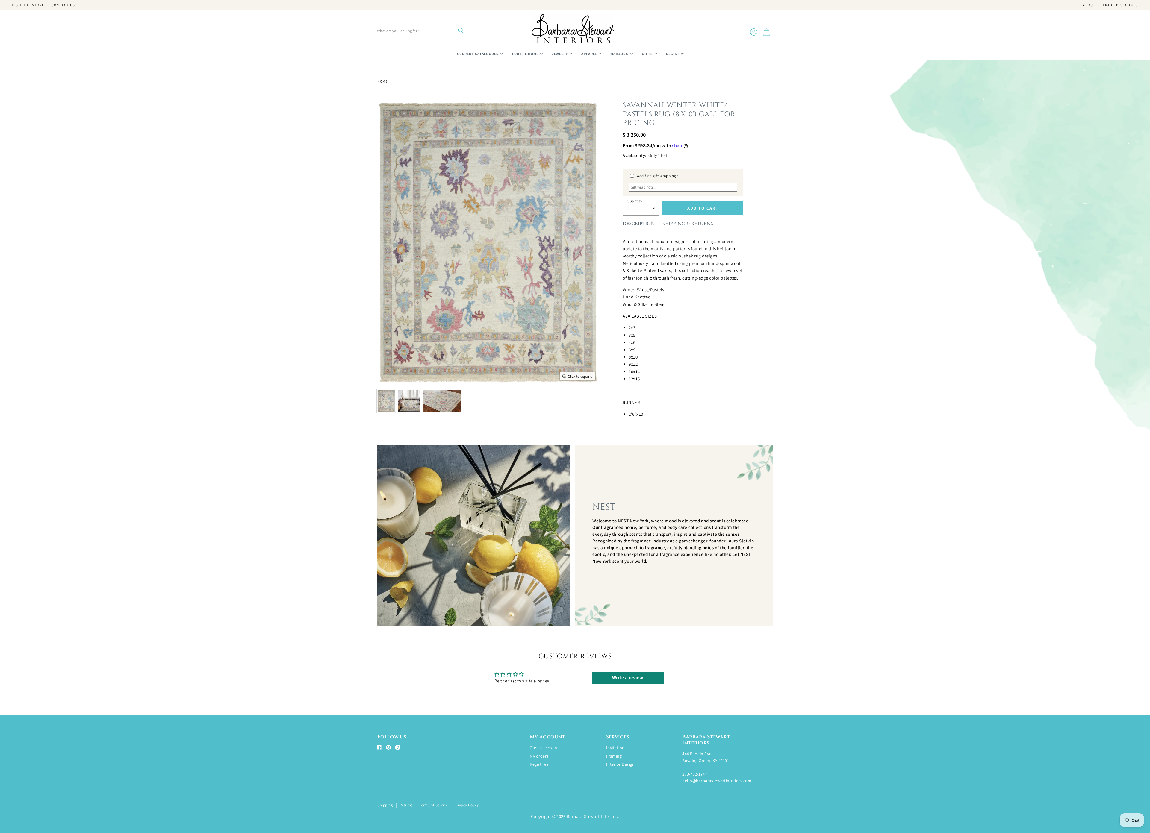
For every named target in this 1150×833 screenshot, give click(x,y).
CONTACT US (63, 5)
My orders (539, 756)
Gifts (648, 53)
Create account (544, 747)
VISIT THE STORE (28, 5)
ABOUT (1089, 5)
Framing (614, 756)
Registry (675, 53)
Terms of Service (433, 805)
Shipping (385, 805)
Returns (406, 805)
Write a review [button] (627, 677)
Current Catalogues (478, 53)
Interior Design (620, 764)
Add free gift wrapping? (657, 176)
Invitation (615, 747)
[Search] (461, 30)
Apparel (589, 53)
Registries (539, 764)
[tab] (639, 225)
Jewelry (560, 53)
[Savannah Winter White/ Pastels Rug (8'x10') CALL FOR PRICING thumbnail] (386, 401)
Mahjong (620, 53)
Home (382, 81)
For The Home (525, 53)
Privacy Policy (466, 805)
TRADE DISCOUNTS (1120, 5)
